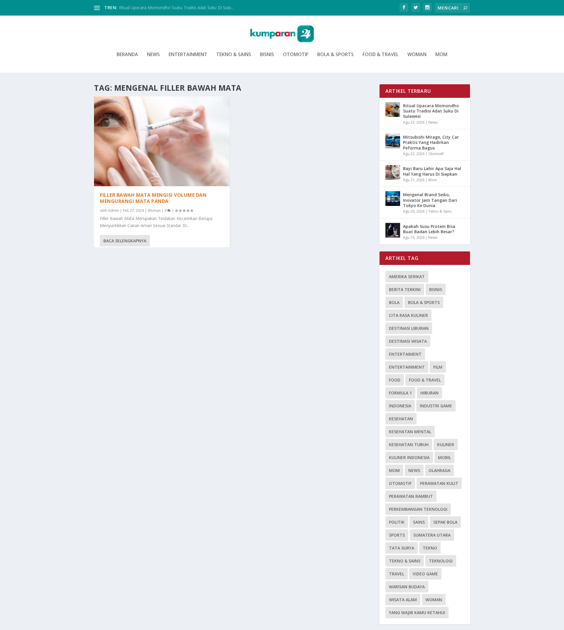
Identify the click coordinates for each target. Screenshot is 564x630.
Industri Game (436, 406)
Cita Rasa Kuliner (408, 315)
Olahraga (439, 470)
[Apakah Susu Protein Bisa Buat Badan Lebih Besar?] (392, 230)
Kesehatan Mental (410, 431)
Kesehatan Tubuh (409, 444)
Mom (441, 55)
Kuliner (445, 444)
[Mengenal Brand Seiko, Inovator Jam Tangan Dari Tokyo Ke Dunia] (392, 198)
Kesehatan (401, 418)
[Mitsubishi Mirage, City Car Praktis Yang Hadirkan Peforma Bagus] (392, 141)
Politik (396, 522)
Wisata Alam (403, 599)
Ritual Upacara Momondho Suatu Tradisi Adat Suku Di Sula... (176, 7)
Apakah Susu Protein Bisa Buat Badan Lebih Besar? (429, 229)
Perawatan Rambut (411, 496)
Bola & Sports (335, 55)
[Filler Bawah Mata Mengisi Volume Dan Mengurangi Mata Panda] (162, 141)
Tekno (430, 548)
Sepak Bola (445, 522)
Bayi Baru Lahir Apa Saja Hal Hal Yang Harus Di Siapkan (432, 171)
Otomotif (295, 55)
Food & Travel (380, 55)
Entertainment (188, 55)
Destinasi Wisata (408, 341)
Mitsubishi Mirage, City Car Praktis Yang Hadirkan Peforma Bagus (431, 142)
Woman (417, 55)
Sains (419, 522)
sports (397, 535)
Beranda (127, 55)
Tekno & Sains (233, 55)
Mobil (444, 457)
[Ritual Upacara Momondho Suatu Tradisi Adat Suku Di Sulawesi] (392, 109)
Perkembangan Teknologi (418, 509)
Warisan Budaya (407, 586)
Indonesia (400, 406)
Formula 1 (400, 393)
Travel (396, 574)
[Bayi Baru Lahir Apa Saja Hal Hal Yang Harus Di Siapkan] (392, 172)
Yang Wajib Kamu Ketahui (417, 612)
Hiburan (429, 393)
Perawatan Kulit (439, 483)
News (153, 55)
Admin (113, 210)
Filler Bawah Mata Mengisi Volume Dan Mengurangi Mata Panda (153, 198)
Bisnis (267, 55)
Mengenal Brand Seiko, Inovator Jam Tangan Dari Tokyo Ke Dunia (430, 200)
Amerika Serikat (407, 276)
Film (437, 367)
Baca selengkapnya (124, 240)
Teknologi (441, 561)
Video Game (425, 574)
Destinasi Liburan (409, 328)
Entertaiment (405, 354)
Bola (394, 302)
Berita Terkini (405, 289)
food (394, 380)
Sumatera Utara (432, 535)
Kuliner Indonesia (409, 457)
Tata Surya (401, 548)
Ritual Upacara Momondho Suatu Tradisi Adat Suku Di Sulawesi (431, 111)
